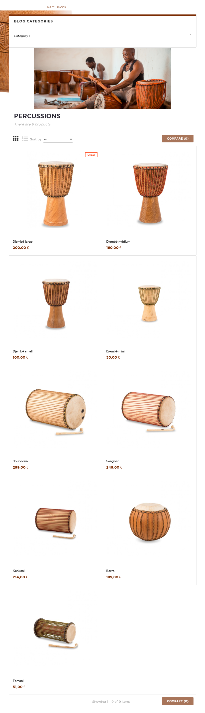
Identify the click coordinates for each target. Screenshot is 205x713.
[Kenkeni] (56, 522)
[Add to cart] (16, 229)
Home (17, 7)
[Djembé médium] (149, 193)
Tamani (18, 680)
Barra (110, 570)
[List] (25, 139)
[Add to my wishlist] (25, 234)
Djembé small (22, 351)
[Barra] (149, 522)
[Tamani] (56, 632)
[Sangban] (149, 412)
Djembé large (22, 241)
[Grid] (16, 139)
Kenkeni (18, 570)
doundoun (20, 461)
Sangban (112, 461)
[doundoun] (56, 412)
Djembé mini (115, 351)
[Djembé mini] (149, 303)
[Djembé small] (56, 303)
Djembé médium (118, 241)
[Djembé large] (56, 193)
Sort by (36, 139)
